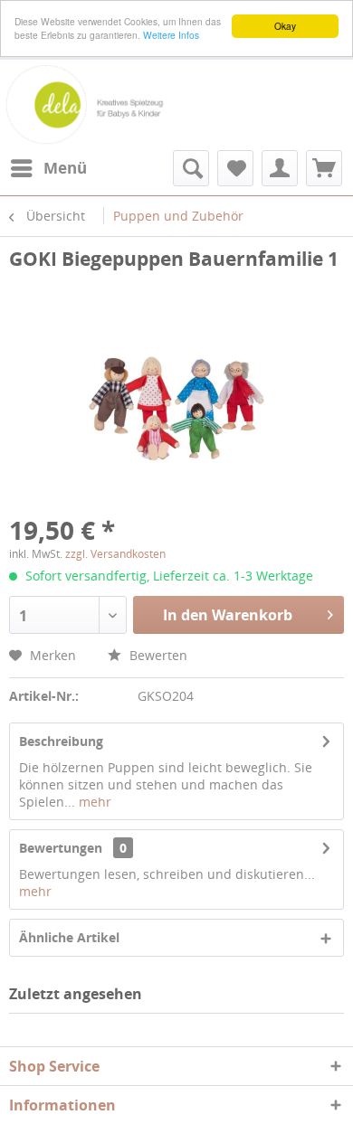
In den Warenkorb (227, 615)
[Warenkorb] (324, 168)
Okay (285, 26)
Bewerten (156, 655)
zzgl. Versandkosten (115, 554)
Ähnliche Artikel (69, 937)
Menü (65, 167)
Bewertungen (60, 847)
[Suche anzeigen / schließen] (191, 168)
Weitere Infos (171, 35)
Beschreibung (61, 741)
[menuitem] (48, 168)
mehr (93, 801)
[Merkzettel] (235, 168)
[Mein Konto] (280, 168)
